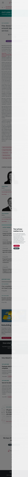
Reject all (16, 248)
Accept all (16, 245)
